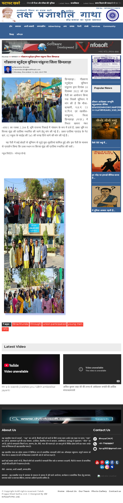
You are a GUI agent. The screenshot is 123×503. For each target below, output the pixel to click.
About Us (71, 491)
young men (75, 324)
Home (5, 57)
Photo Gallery (99, 491)
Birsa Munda (20, 324)
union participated (54, 324)
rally (5, 329)
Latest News (34, 3)
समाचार (15, 57)
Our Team (84, 491)
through (35, 324)
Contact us (115, 491)
